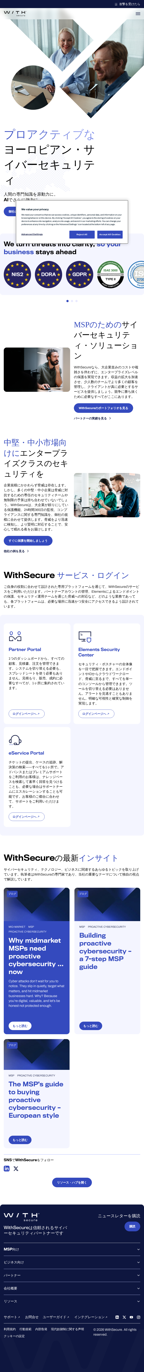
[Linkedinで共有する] (7, 1169)
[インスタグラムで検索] (138, 1317)
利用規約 (10, 1329)
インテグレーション (89, 1317)
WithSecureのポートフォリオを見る (103, 408)
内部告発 (41, 1329)
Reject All (81, 234)
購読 (132, 1226)
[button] (67, 301)
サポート (11, 1317)
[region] (72, 222)
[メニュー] (138, 13)
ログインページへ (25, 713)
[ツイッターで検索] (124, 1317)
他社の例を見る (14, 551)
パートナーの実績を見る (90, 418)
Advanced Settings (32, 234)
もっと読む (20, 1025)
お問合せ (32, 1317)
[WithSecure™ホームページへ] (15, 13)
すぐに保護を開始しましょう (28, 540)
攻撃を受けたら (129, 4)
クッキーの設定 (14, 1336)
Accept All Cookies (109, 234)
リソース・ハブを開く (72, 1182)
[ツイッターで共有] (16, 1169)
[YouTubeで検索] (131, 1317)
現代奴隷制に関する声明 (67, 1329)
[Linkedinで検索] (117, 1317)
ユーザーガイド (55, 1317)
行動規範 (26, 1329)
